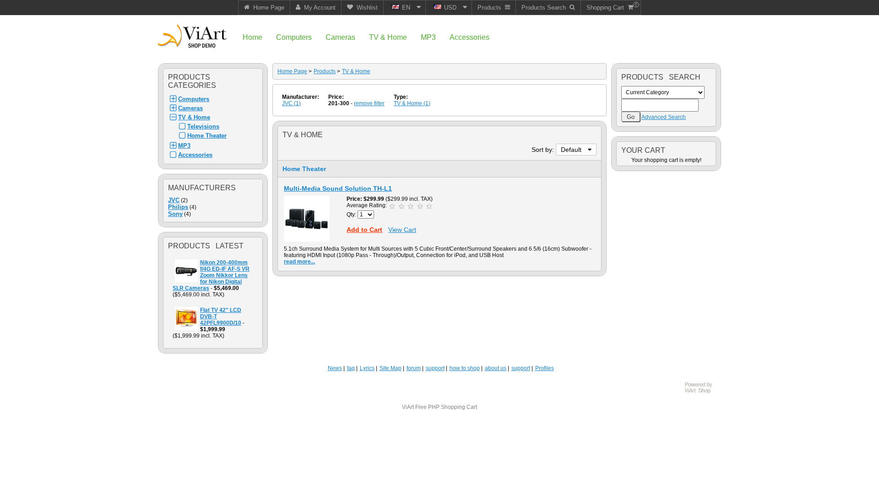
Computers (193, 99)
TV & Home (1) (412, 103)
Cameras (190, 108)
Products (325, 71)
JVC (173, 200)
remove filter (369, 103)
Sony (175, 213)
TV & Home (194, 117)
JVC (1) (291, 103)
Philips (178, 207)
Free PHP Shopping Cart (446, 407)
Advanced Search (663, 117)
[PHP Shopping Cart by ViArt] (702, 392)
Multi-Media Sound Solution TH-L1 (338, 188)
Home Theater (207, 135)
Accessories (195, 154)
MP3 (184, 145)
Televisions (203, 126)
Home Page (292, 71)
